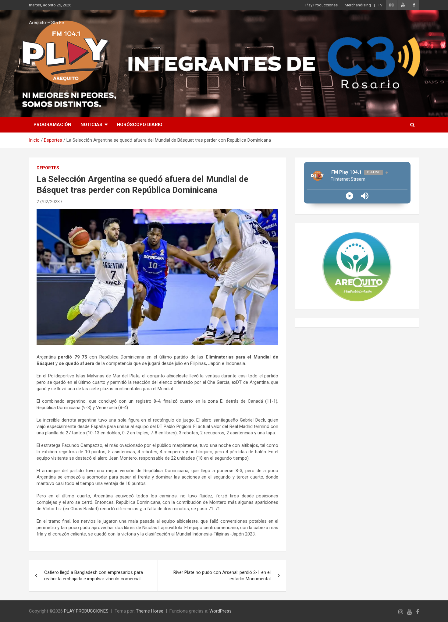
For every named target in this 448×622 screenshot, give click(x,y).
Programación (52, 124)
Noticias (91, 124)
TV (380, 5)
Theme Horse (149, 611)
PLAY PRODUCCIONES (86, 611)
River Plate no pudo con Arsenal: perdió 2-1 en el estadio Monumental (222, 575)
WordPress (220, 611)
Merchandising (358, 5)
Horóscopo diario (139, 124)
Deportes (48, 167)
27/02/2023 (48, 201)
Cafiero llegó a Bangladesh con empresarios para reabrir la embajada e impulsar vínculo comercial (93, 575)
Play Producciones (321, 5)
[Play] (349, 195)
